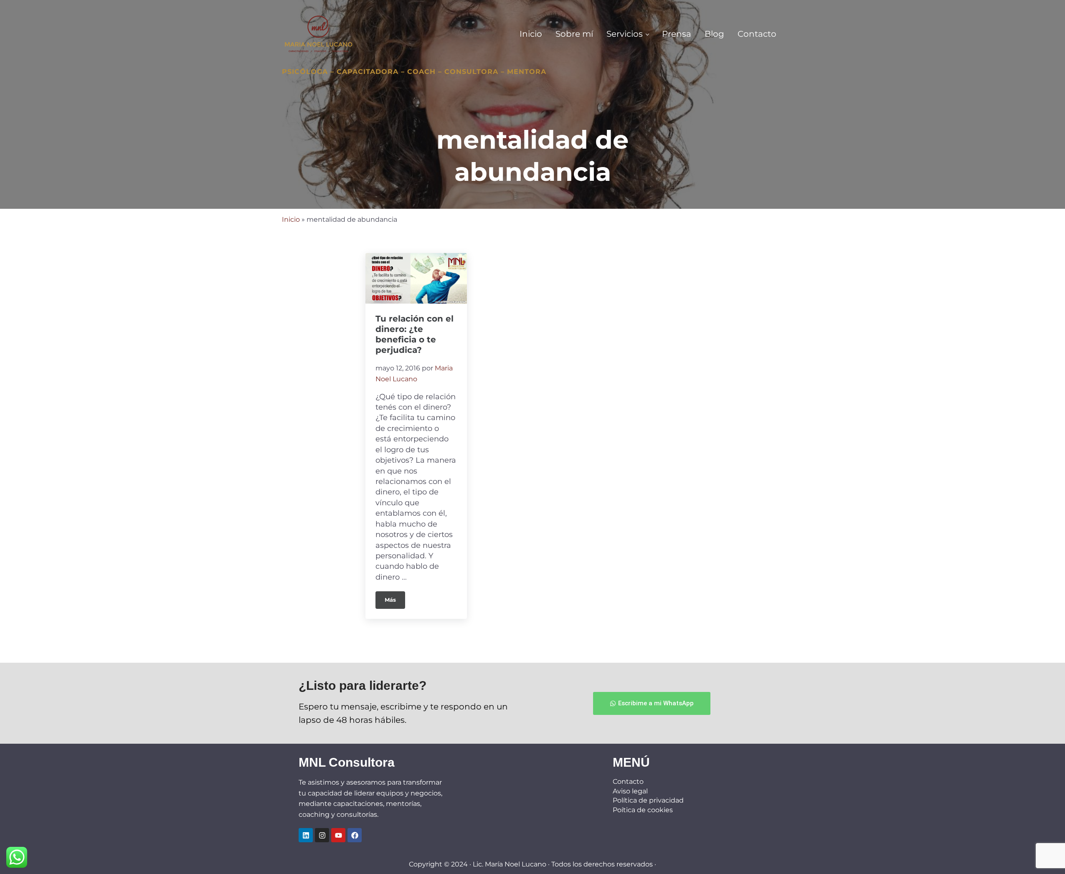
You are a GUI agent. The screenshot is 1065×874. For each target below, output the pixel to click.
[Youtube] (338, 835)
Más (395, 597)
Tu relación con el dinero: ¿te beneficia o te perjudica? (414, 334)
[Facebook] (354, 835)
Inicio (291, 219)
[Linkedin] (306, 835)
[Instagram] (322, 835)
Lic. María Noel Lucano (509, 864)
